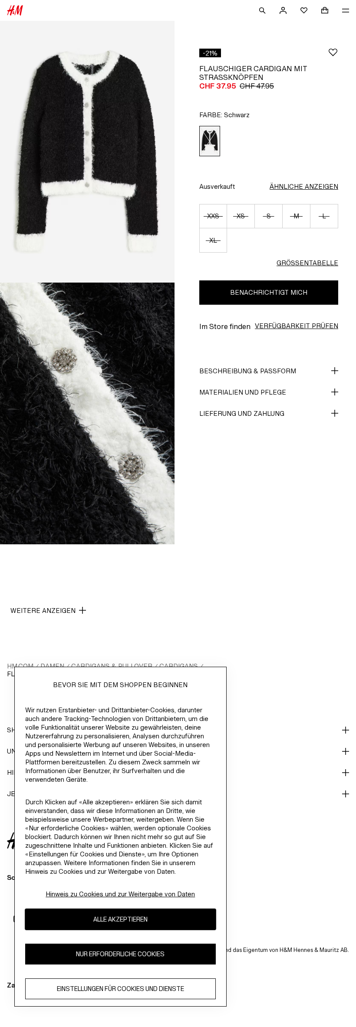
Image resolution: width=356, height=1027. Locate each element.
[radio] (209, 141)
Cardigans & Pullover (111, 666)
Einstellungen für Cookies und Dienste (120, 988)
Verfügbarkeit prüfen (296, 325)
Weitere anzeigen (43, 610)
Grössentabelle (307, 263)
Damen (52, 666)
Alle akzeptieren (120, 919)
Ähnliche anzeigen (304, 186)
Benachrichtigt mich (268, 292)
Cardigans (178, 666)
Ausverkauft (217, 186)
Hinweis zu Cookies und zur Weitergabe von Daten (120, 894)
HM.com (20, 666)
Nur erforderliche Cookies (120, 954)
